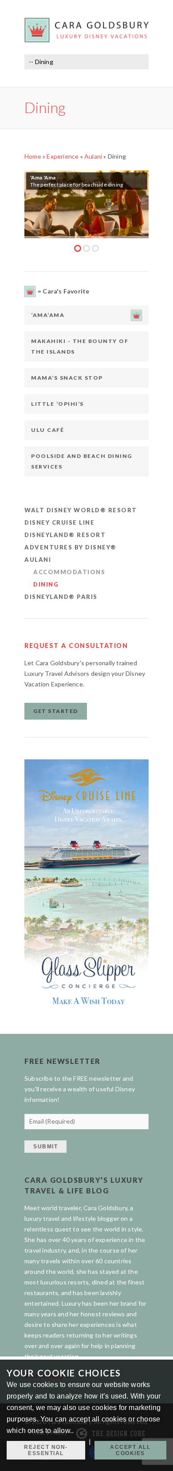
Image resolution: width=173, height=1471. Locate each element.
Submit (45, 1146)
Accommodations (69, 571)
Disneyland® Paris (61, 596)
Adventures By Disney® (70, 547)
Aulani (93, 156)
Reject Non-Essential (46, 1450)
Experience (63, 156)
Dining (46, 584)
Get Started (55, 711)
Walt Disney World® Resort (80, 510)
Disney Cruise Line (59, 522)
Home (32, 156)
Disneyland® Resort (65, 534)
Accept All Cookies (130, 1450)
